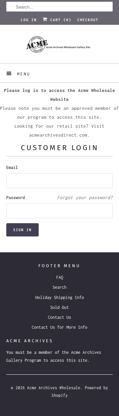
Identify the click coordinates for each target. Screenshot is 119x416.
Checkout (88, 20)
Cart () (59, 20)
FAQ (59, 277)
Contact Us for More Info (59, 327)
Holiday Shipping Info (59, 297)
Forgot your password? (85, 197)
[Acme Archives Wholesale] (59, 47)
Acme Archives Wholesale (53, 388)
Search (59, 287)
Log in (29, 20)
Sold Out (59, 307)
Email (12, 167)
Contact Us (59, 317)
